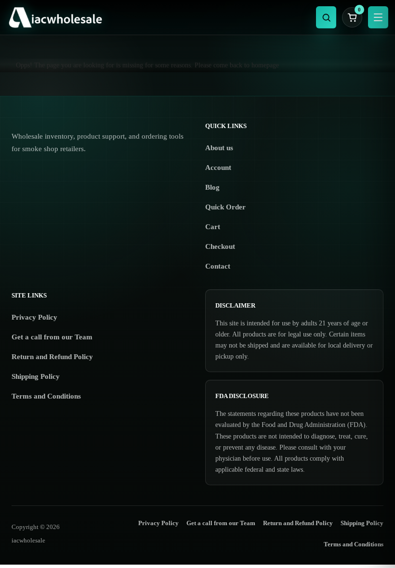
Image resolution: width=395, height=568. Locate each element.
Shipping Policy (36, 376)
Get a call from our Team (52, 337)
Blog (212, 187)
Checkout (220, 246)
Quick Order (225, 207)
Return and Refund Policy (52, 357)
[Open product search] (326, 17)
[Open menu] (378, 17)
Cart (212, 227)
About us (219, 148)
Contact (217, 266)
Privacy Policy (34, 317)
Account (218, 167)
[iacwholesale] (158, 17)
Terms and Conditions (46, 396)
